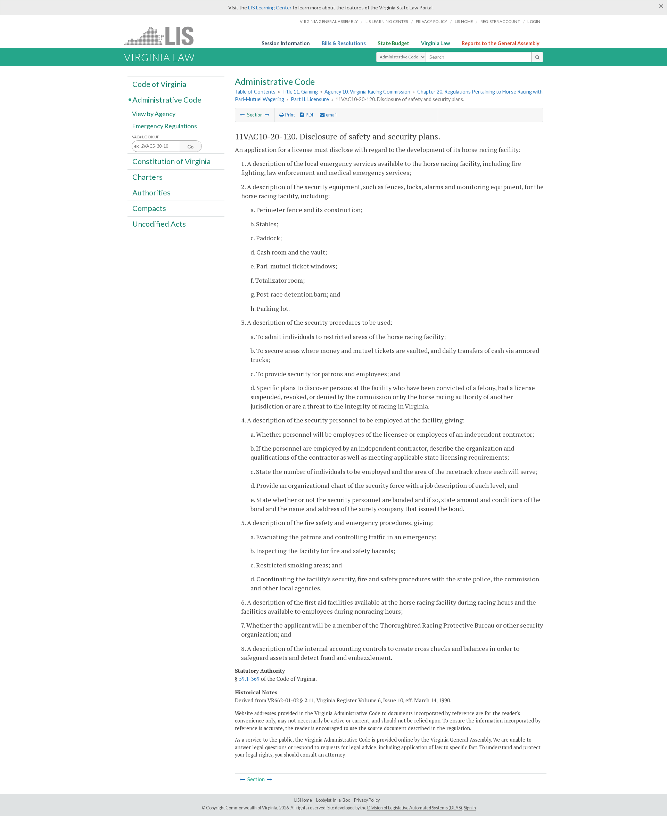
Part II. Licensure (310, 99)
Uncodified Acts (159, 223)
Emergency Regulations (164, 126)
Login (533, 21)
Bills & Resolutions (344, 43)
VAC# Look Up (145, 137)
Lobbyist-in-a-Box (333, 800)
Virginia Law (435, 43)
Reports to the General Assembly (501, 43)
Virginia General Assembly (329, 21)
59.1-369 (249, 678)
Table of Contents (255, 92)
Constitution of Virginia (171, 160)
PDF (309, 115)
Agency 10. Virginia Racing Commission (367, 92)
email (331, 115)
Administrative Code (166, 99)
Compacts (149, 208)
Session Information (286, 43)
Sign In (470, 807)
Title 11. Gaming (300, 92)
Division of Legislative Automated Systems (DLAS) (414, 807)
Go (190, 147)
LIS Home (303, 800)
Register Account (500, 21)
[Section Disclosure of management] (242, 115)
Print (289, 115)
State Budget (393, 43)
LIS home (464, 21)
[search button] (537, 57)
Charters (147, 176)
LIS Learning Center (269, 7)
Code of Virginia (159, 83)
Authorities (151, 192)
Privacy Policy (431, 21)
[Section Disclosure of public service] (267, 115)
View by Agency (153, 114)
